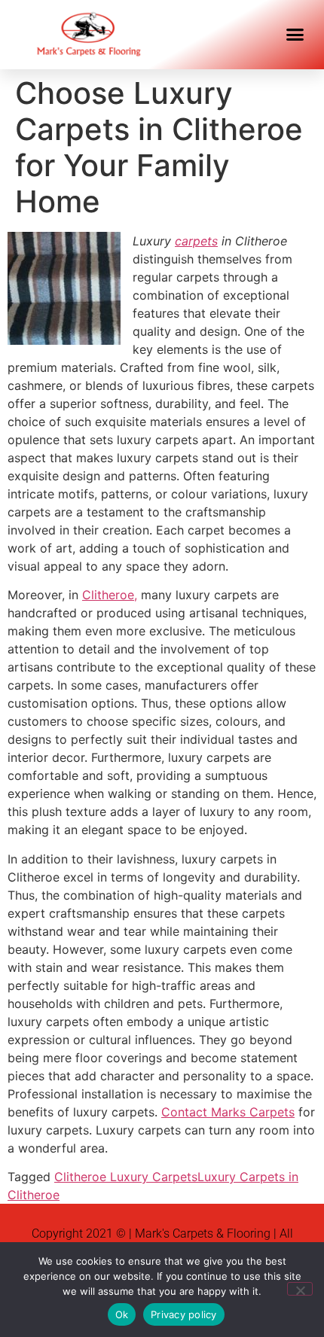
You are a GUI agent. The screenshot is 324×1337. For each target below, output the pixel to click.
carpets (196, 240)
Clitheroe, (109, 594)
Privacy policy (184, 1314)
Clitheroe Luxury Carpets (125, 1176)
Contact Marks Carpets (228, 1111)
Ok (122, 1314)
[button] (295, 34)
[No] (300, 1289)
